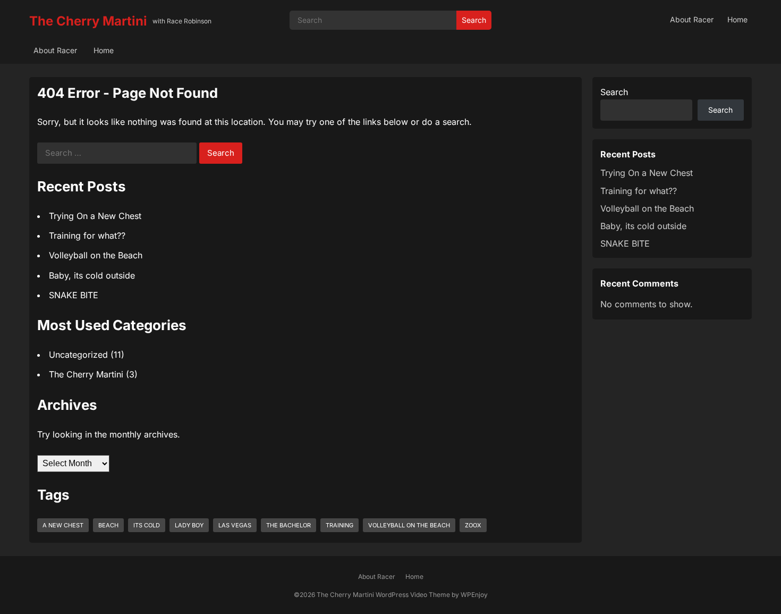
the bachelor (288, 525)
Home (737, 19)
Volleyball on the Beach (95, 255)
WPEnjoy (474, 595)
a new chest (63, 525)
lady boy (189, 525)
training (339, 525)
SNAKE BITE (73, 295)
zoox (473, 525)
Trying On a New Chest (95, 216)
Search (474, 19)
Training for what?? (87, 235)
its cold (146, 525)
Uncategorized (78, 354)
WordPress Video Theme (413, 595)
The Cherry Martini (88, 21)
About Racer (692, 19)
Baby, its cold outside (92, 275)
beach (108, 525)
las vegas (234, 525)
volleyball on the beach (409, 525)
